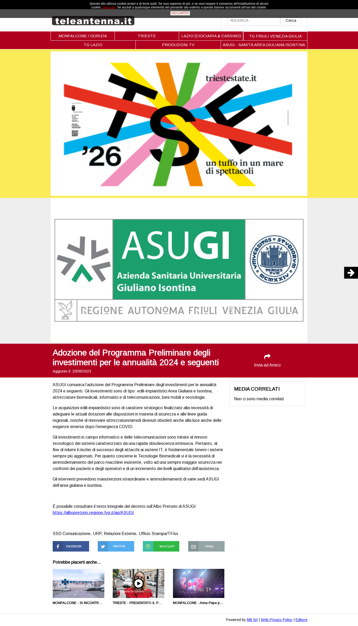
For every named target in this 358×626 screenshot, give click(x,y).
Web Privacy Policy (276, 620)
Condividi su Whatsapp (154, 545)
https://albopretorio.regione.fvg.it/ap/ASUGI (93, 512)
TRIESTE (147, 36)
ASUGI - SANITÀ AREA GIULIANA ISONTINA (264, 44)
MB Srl (252, 620)
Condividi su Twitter (116, 543)
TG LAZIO (93, 44)
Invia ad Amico (267, 365)
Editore (301, 620)
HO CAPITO (180, 13)
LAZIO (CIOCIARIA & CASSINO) (211, 36)
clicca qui (109, 7)
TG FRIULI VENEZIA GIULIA (275, 36)
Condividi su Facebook (63, 545)
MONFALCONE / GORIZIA (82, 36)
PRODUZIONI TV (178, 44)
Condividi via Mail (203, 543)
